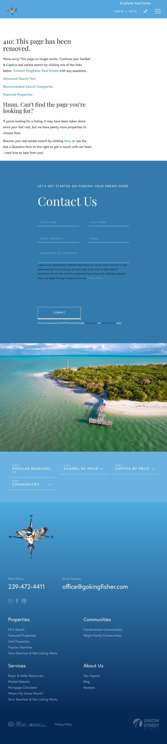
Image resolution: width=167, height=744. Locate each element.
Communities (25, 484)
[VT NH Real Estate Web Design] (146, 724)
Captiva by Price (132, 469)
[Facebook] (17, 601)
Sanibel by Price (81, 469)
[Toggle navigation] (158, 11)
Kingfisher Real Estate (135, 3)
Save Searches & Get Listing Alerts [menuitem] (32, 653)
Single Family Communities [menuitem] (102, 635)
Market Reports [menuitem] (19, 682)
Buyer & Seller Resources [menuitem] (25, 676)
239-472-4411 (26, 586)
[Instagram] (10, 601)
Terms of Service (108, 323)
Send (59, 313)
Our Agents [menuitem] (92, 676)
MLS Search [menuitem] (16, 629)
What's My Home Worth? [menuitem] (25, 693)
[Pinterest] (24, 601)
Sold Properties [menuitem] (19, 641)
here (67, 141)
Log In (133, 11)
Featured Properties (17, 94)
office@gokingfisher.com (95, 586)
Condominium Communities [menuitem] (103, 629)
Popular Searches (31, 469)
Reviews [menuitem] (89, 687)
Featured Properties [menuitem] (22, 635)
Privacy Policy (95, 278)
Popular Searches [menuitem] (20, 647)
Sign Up (118, 11)
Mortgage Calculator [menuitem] (22, 687)
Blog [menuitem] (87, 682)
